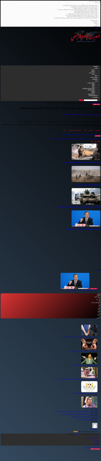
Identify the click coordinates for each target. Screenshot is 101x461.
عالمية (92, 71)
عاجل (64, 130)
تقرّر (85, 130)
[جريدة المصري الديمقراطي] (85, 41)
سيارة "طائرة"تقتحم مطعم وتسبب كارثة (87, 419)
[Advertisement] (50, 54)
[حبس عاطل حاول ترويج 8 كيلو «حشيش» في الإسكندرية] (89, 349)
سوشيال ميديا (93, 77)
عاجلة (93, 69)
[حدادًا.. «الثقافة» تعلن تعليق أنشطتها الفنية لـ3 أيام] (89, 391)
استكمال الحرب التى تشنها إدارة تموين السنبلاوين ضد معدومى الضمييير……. (78, 414)
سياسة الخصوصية (93, 95)
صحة (93, 87)
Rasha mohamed (93, 429)
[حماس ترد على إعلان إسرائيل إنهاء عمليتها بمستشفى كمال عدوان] (86, 159)
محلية (93, 74)
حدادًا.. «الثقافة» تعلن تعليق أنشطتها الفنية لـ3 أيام (85, 10)
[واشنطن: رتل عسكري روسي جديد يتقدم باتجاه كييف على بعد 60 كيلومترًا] (86, 204)
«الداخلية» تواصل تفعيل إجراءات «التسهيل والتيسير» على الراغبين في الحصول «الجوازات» (75, 17)
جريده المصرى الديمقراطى (74, 130)
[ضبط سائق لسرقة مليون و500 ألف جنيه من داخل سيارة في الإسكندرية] (89, 335)
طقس (92, 85)
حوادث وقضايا (91, 89)
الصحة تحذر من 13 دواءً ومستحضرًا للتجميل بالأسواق (84, 416)
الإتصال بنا (94, 97)
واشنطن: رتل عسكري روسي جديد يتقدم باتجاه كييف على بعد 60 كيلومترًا (79, 207)
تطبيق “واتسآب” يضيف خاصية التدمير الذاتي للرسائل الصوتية (82, 13)
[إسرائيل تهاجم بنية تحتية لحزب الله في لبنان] (86, 181)
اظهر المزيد (97, 135)
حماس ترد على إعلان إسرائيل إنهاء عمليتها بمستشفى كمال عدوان (81, 15)
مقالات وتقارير (90, 82)
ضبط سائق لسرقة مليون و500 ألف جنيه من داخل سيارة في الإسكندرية (80, 5)
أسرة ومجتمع (91, 94)
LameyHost (77, 434)
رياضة (96, 76)
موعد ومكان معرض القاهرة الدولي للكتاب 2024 (85, 12)
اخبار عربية (91, 72)
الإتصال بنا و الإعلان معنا (91, 438)
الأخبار (96, 68)
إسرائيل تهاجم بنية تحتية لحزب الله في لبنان (87, 184)
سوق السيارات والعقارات (88, 88)
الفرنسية (91, 130)
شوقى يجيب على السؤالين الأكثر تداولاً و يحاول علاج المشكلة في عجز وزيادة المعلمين (76, 411)
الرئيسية (95, 66)
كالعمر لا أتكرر (93, 408)
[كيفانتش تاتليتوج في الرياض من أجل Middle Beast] (89, 363)
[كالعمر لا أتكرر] (89, 407)
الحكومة (97, 130)
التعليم (92, 91)
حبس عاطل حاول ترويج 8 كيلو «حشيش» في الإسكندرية (83, 6)
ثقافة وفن (94, 79)
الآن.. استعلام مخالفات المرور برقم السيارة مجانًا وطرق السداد (82, 16)
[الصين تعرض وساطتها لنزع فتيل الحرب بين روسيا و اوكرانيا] (86, 226)
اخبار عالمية (90, 103)
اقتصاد (92, 92)
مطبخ (93, 84)
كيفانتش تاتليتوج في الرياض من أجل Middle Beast (85, 8)
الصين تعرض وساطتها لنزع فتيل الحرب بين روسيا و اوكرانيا (83, 229)
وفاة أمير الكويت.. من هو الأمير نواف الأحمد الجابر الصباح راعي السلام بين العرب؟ (77, 9)
